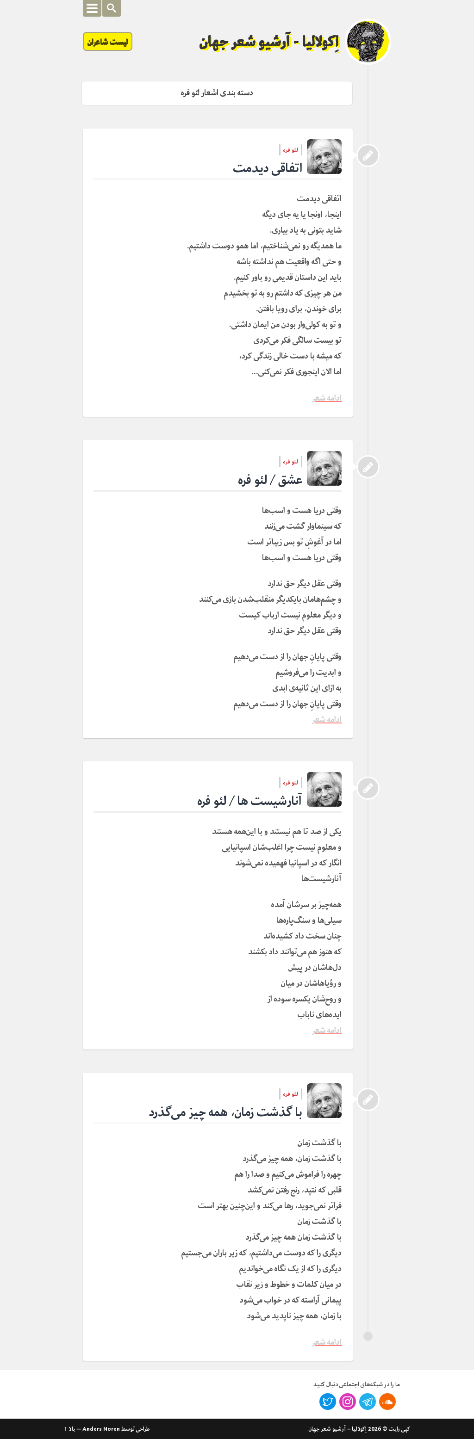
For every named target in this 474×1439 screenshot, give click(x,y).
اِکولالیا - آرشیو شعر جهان (269, 41)
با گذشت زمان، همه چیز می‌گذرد (225, 1112)
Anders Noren (101, 1428)
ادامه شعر (327, 398)
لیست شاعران (107, 41)
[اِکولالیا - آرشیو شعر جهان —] (368, 42)
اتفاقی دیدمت (267, 168)
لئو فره (290, 149)
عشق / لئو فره (270, 480)
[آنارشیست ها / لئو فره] (368, 788)
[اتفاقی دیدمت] (368, 155)
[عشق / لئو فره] (368, 466)
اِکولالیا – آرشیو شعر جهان (338, 1428)
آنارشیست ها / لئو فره (250, 801)
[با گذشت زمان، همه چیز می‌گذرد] (368, 1099)
